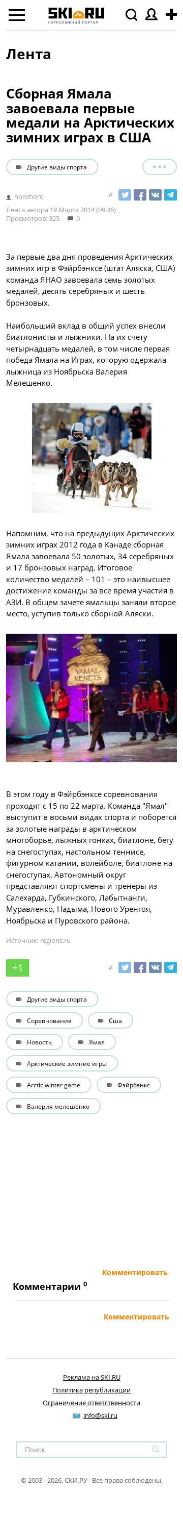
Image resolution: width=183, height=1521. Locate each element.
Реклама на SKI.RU (91, 1377)
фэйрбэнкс (133, 1085)
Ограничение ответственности (91, 1402)
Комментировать (135, 1272)
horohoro (29, 196)
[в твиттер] (124, 195)
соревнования (49, 1020)
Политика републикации (91, 1389)
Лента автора (27, 209)
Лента (28, 53)
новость (39, 1042)
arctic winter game (53, 1085)
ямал (97, 1042)
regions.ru (55, 940)
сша (115, 1020)
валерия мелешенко (58, 1106)
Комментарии (47, 1286)
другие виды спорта (57, 167)
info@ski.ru (100, 1415)
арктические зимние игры (67, 1063)
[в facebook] (140, 195)
